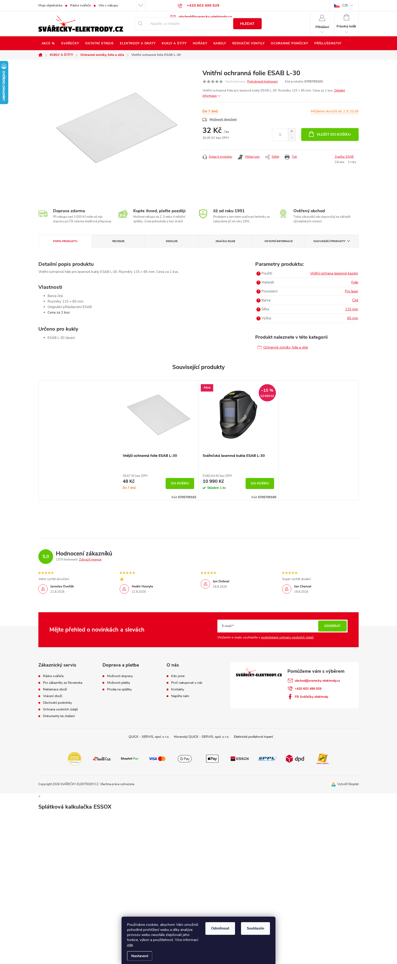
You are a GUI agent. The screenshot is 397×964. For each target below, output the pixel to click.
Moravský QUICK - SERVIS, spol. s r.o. (201, 737)
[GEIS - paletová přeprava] (322, 758)
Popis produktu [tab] (65, 241)
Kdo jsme (177, 676)
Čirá (355, 300)
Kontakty (177, 689)
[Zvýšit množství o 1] (291, 131)
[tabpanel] (158, 440)
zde (130, 944)
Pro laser (351, 291)
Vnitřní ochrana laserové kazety (334, 273)
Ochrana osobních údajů (60, 709)
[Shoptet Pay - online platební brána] (129, 758)
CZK (345, 5)
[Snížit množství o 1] (291, 137)
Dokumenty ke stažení (59, 716)
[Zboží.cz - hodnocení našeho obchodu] (102, 758)
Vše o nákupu (108, 5)
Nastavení (139, 955)
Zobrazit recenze (90, 560)
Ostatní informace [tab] (278, 241)
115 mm (351, 309)
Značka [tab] (225, 241)
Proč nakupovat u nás (186, 683)
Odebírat (332, 626)
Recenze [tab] (118, 241)
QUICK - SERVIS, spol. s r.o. (149, 737)
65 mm (352, 318)
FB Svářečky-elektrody (311, 697)
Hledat (247, 23)
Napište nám (180, 696)
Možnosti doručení (223, 119)
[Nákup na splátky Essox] (239, 758)
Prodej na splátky (119, 689)
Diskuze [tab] (172, 241)
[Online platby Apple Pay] (212, 758)
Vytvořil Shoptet (348, 784)
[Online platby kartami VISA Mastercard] (157, 758)
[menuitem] (48, 43)
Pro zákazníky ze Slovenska (62, 683)
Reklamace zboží (55, 689)
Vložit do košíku (334, 134)
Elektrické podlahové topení (253, 737)
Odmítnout (220, 928)
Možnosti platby (118, 683)
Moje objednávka (50, 5)
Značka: (344, 157)
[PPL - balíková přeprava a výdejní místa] (267, 758)
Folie (354, 282)
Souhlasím (255, 928)
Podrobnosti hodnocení (262, 81)
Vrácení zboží (52, 696)
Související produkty (329, 241)
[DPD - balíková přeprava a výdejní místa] (295, 758)
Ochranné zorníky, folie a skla (285, 347)
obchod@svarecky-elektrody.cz (317, 680)
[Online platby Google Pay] (184, 758)
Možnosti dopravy (120, 676)
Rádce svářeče (80, 5)
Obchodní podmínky (57, 703)
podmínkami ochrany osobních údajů (287, 637)
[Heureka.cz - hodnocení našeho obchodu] (74, 758)
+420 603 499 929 (308, 689)
